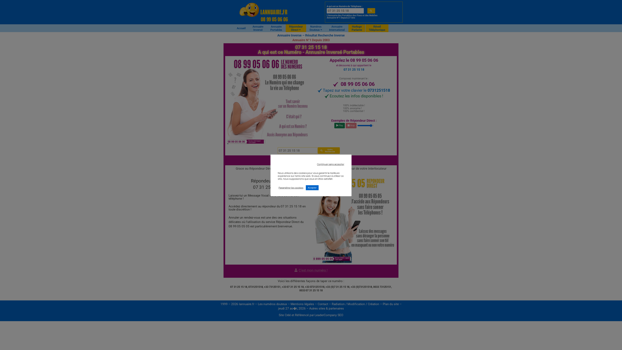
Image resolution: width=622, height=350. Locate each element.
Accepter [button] (312, 187)
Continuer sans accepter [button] (330, 164)
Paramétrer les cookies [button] (291, 187)
